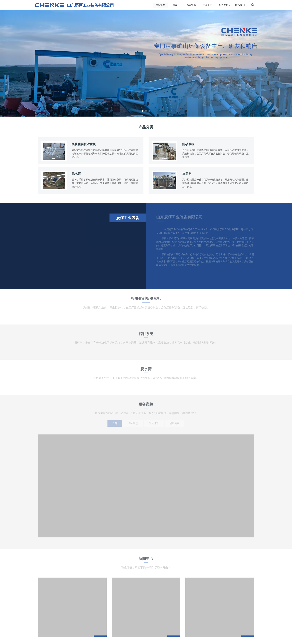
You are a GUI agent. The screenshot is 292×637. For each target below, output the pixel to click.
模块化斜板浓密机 (146, 300)
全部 (115, 423)
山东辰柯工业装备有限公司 (179, 217)
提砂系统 (146, 335)
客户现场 (133, 423)
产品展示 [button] (207, 5)
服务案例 (146, 405)
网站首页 (160, 5)
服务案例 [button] (223, 5)
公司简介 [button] (175, 5)
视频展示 (174, 423)
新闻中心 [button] (191, 5)
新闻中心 (146, 560)
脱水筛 (146, 370)
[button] (22, 63)
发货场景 (154, 423)
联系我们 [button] (240, 5)
